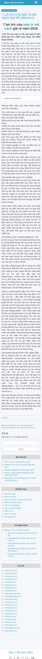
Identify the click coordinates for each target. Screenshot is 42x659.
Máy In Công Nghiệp (9, 10)
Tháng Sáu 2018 (11, 610)
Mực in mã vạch (10, 514)
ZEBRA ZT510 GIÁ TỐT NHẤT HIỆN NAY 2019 (20, 466)
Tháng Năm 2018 (11, 613)
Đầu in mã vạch (10, 496)
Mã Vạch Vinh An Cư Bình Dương (17, 530)
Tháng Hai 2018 (10, 622)
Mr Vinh (5, 417)
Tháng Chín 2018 (11, 602)
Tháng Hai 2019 (10, 587)
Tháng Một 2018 (11, 625)
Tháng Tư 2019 (10, 582)
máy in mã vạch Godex (13, 508)
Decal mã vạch (10, 494)
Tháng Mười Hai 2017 (12, 628)
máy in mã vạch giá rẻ (30, 46)
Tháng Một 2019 (11, 590)
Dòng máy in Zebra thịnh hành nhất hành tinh (22, 534)
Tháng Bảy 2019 (11, 573)
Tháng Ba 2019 (10, 585)
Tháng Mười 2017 (11, 631)
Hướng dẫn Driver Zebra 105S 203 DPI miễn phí (22, 544)
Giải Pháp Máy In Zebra (13, 502)
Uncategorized (10, 517)
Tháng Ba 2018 (10, 619)
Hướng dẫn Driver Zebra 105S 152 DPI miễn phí (22, 539)
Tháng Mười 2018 (11, 599)
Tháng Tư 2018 (10, 616)
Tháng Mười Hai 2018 (12, 593)
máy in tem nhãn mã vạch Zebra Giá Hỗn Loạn (18, 427)
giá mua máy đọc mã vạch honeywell (18, 499)
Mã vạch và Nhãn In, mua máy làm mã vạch (17, 425)
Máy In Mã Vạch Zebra (14, 2)
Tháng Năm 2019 (11, 579)
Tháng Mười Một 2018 (13, 596)
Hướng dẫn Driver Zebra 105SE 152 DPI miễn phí (22, 555)
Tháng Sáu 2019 (11, 576)
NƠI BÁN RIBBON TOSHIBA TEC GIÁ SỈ (20, 470)
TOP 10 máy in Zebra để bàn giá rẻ (17, 462)
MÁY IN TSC (9, 511)
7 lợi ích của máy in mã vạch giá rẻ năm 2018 (19, 16)
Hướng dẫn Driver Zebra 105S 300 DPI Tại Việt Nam (22, 549)
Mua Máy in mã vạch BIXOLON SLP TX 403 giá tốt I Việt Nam (20, 479)
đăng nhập (12, 437)
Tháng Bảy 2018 (11, 608)
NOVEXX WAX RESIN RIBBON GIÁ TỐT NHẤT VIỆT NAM (19, 474)
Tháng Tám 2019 (11, 570)
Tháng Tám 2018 (11, 605)
